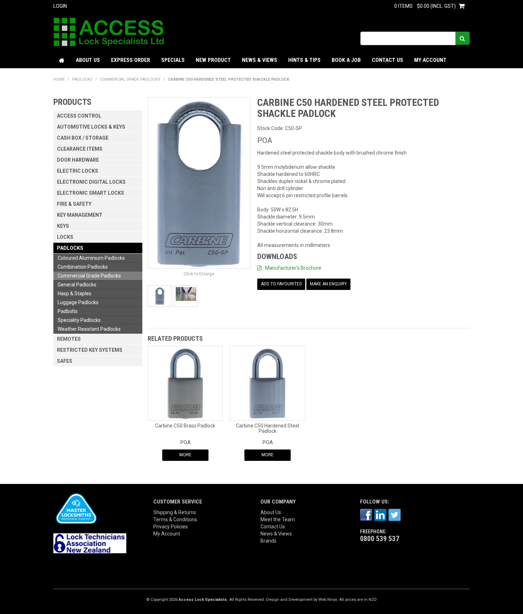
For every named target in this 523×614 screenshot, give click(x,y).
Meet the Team (277, 519)
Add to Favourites (281, 283)
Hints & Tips (304, 60)
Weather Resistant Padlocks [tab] (89, 329)
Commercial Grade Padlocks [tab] (89, 276)
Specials (173, 60)
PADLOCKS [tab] (70, 248)
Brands (268, 541)
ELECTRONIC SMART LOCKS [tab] (90, 193)
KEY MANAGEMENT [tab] (79, 215)
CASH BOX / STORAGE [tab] (83, 138)
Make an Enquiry (328, 283)
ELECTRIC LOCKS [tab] (77, 171)
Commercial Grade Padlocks (130, 79)
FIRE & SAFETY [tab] (74, 204)
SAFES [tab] (64, 361)
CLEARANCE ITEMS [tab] (79, 149)
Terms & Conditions (175, 519)
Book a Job (346, 60)
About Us (88, 60)
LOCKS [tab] (65, 237)
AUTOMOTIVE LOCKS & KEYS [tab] (91, 127)
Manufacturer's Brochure (293, 268)
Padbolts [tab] (68, 311)
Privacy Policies (170, 526)
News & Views (259, 60)
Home (61, 60)
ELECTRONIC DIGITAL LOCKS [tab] (91, 182)
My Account (430, 60)
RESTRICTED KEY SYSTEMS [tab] (89, 350)
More (185, 454)
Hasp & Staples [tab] (74, 293)
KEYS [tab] (63, 226)
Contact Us (387, 60)
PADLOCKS (82, 79)
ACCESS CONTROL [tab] (79, 116)
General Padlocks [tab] (77, 284)
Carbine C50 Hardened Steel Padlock (267, 428)
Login (60, 6)
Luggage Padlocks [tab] (78, 302)
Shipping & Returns (174, 512)
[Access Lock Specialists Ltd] (108, 31)
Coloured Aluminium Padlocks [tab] (91, 258)
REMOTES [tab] (69, 339)
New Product (213, 60)
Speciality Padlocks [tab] (79, 320)
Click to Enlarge (199, 273)
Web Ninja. (328, 599)
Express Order (130, 60)
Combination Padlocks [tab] (83, 267)
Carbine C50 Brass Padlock (185, 426)
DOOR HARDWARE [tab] (78, 160)
